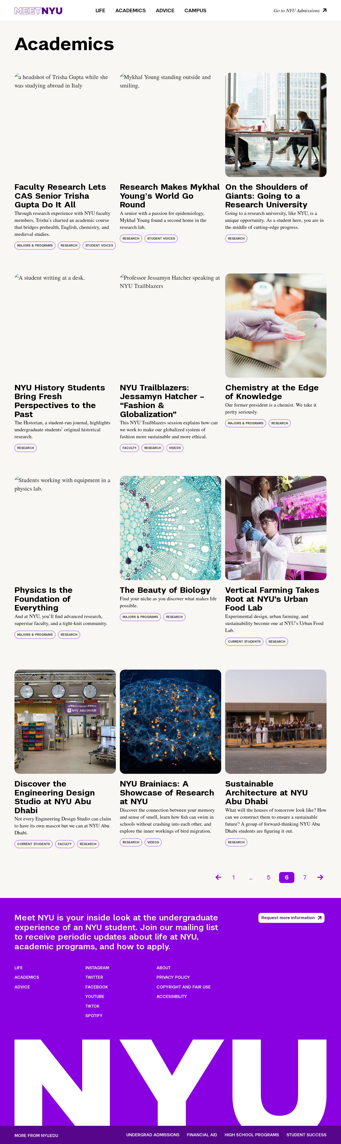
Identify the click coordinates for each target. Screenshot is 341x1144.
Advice (165, 10)
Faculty (129, 448)
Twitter (94, 977)
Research (69, 246)
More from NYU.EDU (36, 1135)
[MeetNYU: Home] (38, 10)
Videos (175, 448)
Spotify (94, 1015)
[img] (65, 125)
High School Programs (252, 1135)
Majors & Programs (35, 246)
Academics (130, 10)
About (164, 967)
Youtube (94, 996)
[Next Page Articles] (321, 876)
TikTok (92, 1006)
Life (100, 10)
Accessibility (172, 996)
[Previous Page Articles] (218, 876)
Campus (195, 10)
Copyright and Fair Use (184, 987)
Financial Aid (202, 1135)
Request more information (288, 917)
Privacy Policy (173, 977)
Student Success (307, 1135)
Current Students (244, 642)
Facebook (96, 987)
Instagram (97, 967)
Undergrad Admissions (152, 1135)
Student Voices (99, 246)
